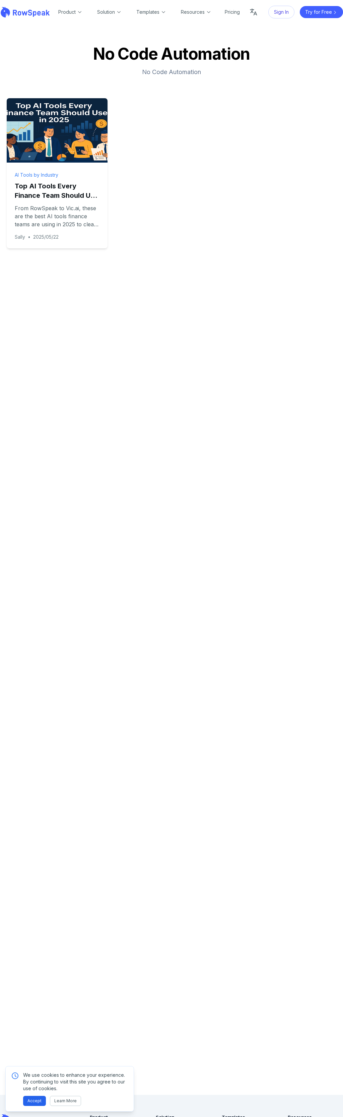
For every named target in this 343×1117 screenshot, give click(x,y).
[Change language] (253, 12)
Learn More (65, 1100)
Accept (34, 1100)
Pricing (232, 12)
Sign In (281, 12)
